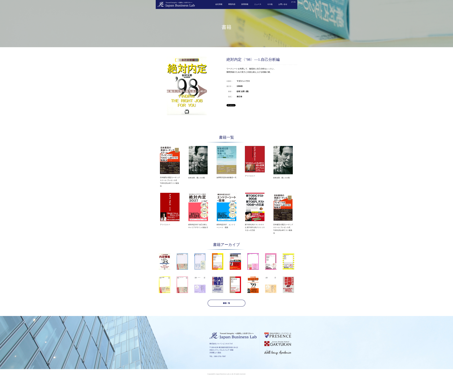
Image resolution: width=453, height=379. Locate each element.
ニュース (257, 4)
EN (295, 2)
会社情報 (218, 4)
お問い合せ (282, 4)
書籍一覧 (226, 303)
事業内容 (231, 4)
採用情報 (244, 4)
